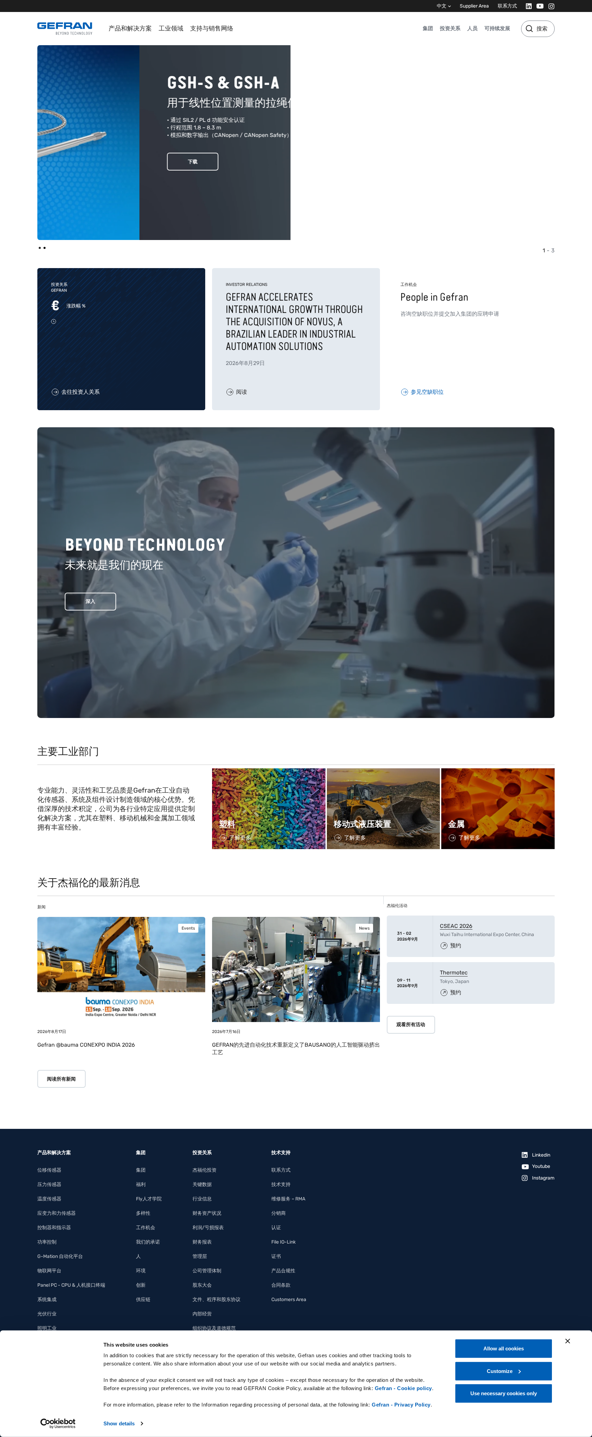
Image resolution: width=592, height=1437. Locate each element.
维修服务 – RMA (288, 1199)
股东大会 (202, 1285)
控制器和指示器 (54, 1228)
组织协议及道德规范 (214, 1328)
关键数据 (202, 1184)
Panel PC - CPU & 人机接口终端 (71, 1285)
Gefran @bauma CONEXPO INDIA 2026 (86, 1045)
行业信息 (202, 1199)
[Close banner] (567, 1341)
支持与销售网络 (211, 28)
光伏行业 (47, 1314)
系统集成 (47, 1299)
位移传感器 (49, 1170)
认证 (276, 1228)
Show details (119, 1423)
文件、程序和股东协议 (217, 1299)
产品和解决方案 (130, 28)
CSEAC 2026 (456, 926)
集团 (428, 28)
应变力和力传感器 (56, 1213)
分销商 (278, 1213)
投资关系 (450, 28)
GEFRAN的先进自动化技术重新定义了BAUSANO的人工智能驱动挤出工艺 (296, 1049)
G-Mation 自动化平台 (60, 1256)
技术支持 (281, 1184)
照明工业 (47, 1328)
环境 (141, 1271)
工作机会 (145, 1228)
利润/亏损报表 (208, 1228)
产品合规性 (283, 1271)
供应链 (143, 1299)
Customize (500, 1371)
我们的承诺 (148, 1242)
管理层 (200, 1256)
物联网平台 (49, 1271)
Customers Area (288, 1299)
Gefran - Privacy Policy (401, 1405)
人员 (472, 28)
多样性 (143, 1213)
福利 (141, 1184)
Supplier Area (474, 6)
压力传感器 (49, 1184)
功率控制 (47, 1242)
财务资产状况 (207, 1213)
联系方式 (507, 6)
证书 (276, 1256)
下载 (90, 162)
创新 (141, 1285)
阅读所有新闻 (61, 1079)
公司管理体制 (207, 1271)
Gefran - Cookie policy (403, 1388)
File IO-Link (283, 1242)
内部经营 (202, 1314)
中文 (441, 6)
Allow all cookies (503, 1348)
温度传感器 (49, 1199)
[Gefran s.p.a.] (64, 28)
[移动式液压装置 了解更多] (383, 772)
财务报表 (202, 1242)
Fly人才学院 (149, 1199)
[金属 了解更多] (498, 772)
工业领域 (171, 28)
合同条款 (281, 1285)
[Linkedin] (526, 6)
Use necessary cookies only (503, 1393)
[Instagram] (549, 6)
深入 (90, 601)
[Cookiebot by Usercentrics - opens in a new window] (58, 1424)
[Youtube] (538, 6)
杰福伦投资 (205, 1170)
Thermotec (454, 972)
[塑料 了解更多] (268, 772)
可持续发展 (497, 28)
